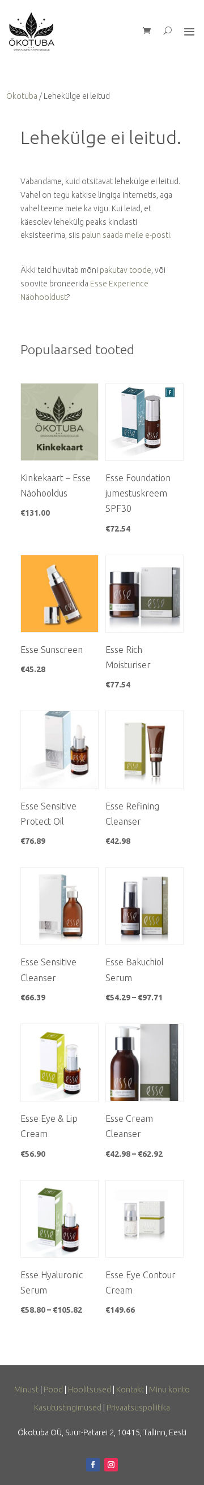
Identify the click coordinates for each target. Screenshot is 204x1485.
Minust (26, 1389)
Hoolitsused (89, 1389)
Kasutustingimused (67, 1407)
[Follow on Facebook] (93, 1464)
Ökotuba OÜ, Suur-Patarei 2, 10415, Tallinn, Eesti (102, 1432)
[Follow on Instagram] (111, 1464)
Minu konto (169, 1389)
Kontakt (130, 1389)
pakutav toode (125, 270)
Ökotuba (21, 96)
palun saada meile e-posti (126, 234)
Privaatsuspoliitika (138, 1407)
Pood (53, 1389)
